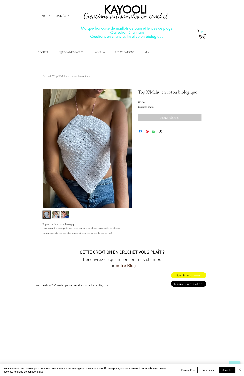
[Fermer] (240, 370)
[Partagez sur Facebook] (140, 131)
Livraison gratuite (147, 106)
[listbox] (63, 15)
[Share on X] (161, 131)
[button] (63, 15)
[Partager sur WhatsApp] (154, 131)
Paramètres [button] (188, 370)
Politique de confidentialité (28, 371)
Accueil (47, 76)
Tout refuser (207, 370)
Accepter (227, 370)
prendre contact (82, 285)
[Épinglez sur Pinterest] (147, 131)
